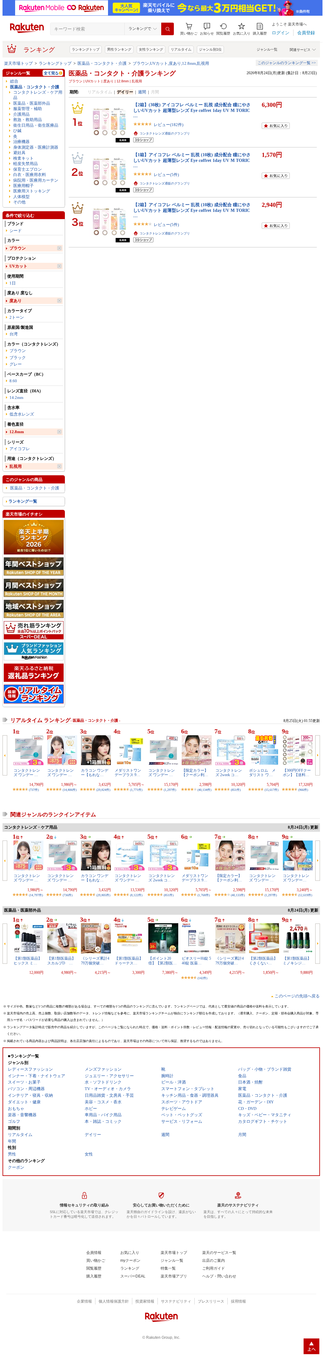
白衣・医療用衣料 (29, 174)
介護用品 (21, 114)
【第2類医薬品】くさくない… (263, 960)
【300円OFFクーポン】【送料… (297, 772)
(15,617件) (271, 790)
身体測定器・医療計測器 (35, 147)
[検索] (167, 29)
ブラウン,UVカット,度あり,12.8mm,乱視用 (171, 63)
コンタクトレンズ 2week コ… (228, 772)
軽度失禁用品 (25, 163)
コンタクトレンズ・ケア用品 (37, 95)
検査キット (23, 158)
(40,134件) (204, 790)
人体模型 (21, 196)
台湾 (13, 334)
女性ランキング (151, 49)
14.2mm (16, 397)
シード (15, 230)
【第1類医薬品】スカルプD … (61, 960)
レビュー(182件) (168, 124)
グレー (15, 364)
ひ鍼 (17, 130)
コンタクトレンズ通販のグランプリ (165, 133)
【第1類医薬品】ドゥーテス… (129, 960)
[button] (207, 29)
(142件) (202, 978)
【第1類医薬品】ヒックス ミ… (28, 960)
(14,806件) (70, 790)
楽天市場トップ (18, 63)
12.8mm (16, 431)
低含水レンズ (21, 414)
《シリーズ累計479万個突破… (95, 960)
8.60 (13, 380)
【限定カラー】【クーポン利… (195, 772)
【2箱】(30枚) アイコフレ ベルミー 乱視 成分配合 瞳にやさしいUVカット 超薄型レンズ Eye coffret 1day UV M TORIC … (192, 110)
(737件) (34, 790)
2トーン (16, 317)
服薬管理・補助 (27, 108)
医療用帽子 (23, 185)
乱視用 (15, 466)
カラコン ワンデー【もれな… (94, 772)
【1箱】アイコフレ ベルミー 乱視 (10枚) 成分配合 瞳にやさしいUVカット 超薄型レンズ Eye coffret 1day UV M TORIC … (192, 160)
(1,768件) (203, 895)
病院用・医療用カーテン (35, 180)
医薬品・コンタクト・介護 (102, 63)
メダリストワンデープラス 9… (128, 772)
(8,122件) (136, 895)
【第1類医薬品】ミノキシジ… (297, 960)
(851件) (236, 790)
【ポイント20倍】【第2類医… (162, 960)
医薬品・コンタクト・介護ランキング (122, 73)
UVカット (18, 266)
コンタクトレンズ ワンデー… (296, 878)
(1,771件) (136, 790)
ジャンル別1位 (210, 49)
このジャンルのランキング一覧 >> (287, 63)
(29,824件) (103, 790)
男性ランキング (119, 49)
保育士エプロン (27, 169)
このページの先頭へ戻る (297, 996)
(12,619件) (305, 895)
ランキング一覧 (23, 501)
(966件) (303, 790)
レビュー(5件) (166, 174)
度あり (15, 300)
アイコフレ (19, 448)
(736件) (67, 895)
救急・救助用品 (27, 119)
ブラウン (17, 248)
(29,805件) (103, 895)
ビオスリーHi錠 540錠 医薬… (196, 960)
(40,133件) (238, 895)
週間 (142, 92)
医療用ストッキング (31, 191)
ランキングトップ (86, 49)
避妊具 (19, 152)
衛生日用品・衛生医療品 (35, 125)
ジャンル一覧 (267, 49)
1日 (12, 283)
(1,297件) (170, 790)
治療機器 (21, 141)
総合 (14, 81)
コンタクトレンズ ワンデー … (27, 772)
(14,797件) (36, 895)
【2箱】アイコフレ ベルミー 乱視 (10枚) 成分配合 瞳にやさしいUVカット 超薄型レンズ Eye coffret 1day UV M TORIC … (192, 210)
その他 (19, 202)
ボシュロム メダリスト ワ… (262, 772)
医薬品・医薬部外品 (31, 103)
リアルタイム (181, 49)
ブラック (17, 357)
